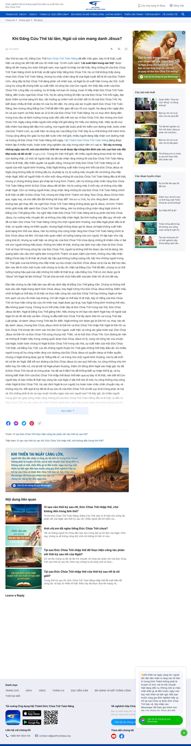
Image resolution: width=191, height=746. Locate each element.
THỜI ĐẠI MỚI (151, 14)
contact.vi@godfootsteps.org (54, 735)
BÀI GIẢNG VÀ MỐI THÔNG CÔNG (87, 14)
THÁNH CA (44, 14)
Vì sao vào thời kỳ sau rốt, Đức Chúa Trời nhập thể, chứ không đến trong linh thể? (60, 440)
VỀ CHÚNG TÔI (169, 14)
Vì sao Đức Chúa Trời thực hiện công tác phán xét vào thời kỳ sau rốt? (50, 434)
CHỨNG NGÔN (112, 14)
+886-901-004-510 (20, 735)
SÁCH (22, 14)
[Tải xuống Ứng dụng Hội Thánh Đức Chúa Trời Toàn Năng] (12, 717)
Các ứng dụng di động (153, 5)
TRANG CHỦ (11, 14)
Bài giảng (38, 20)
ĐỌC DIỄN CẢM (59, 14)
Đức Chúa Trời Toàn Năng (62, 58)
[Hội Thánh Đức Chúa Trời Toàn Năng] (95, 5)
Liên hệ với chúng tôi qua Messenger (134, 722)
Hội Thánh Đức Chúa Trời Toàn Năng (86, 140)
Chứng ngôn (24, 20)
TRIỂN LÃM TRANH (133, 14)
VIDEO (32, 14)
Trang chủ (10, 20)
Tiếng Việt (178, 5)
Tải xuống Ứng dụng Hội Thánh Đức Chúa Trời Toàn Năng (39, 706)
